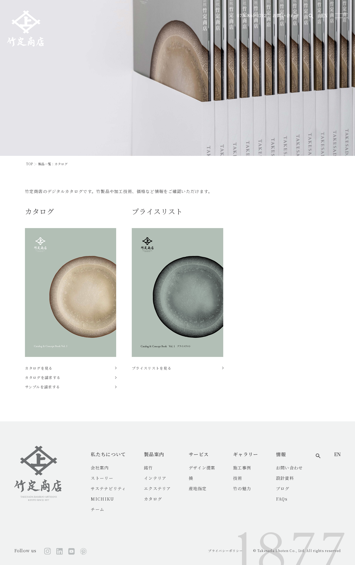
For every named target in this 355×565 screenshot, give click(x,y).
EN (324, 15)
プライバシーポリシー (225, 550)
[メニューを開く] (341, 16)
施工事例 (242, 468)
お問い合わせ (286, 15)
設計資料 (285, 478)
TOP (29, 164)
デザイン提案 (202, 468)
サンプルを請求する (42, 386)
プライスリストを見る (152, 368)
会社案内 (100, 468)
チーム (97, 509)
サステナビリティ (108, 488)
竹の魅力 (242, 488)
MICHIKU (102, 499)
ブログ (283, 488)
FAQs (281, 499)
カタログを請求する (43, 377)
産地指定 (198, 488)
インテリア (155, 478)
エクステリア (157, 488)
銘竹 (148, 468)
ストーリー (102, 478)
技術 (237, 478)
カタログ (153, 499)
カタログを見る (39, 368)
